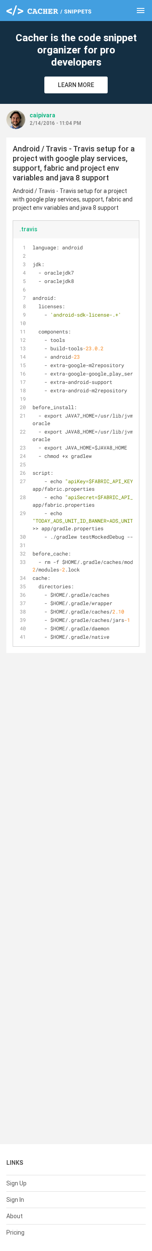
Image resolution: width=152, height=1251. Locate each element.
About (14, 1216)
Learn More (76, 85)
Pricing (15, 1232)
